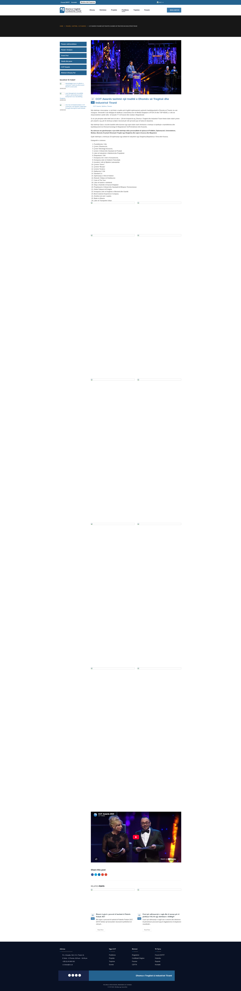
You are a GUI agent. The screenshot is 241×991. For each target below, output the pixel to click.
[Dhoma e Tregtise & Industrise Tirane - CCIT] (71, 10)
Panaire (147, 10)
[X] (173, 2)
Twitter (95, 874)
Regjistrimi (135, 955)
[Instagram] (179, 2)
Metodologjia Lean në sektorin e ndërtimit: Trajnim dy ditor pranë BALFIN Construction (74, 85)
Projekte (114, 10)
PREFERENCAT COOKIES (125, 984)
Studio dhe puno (66, 61)
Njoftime (104, 106)
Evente (111, 964)
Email (106, 874)
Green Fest (64, 55)
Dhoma (92, 10)
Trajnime (136, 10)
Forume (134, 961)
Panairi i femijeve (66, 50)
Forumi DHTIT (65, 2)
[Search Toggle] (166, 2)
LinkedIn (99, 874)
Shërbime (103, 10)
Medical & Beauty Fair (68, 73)
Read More (100, 930)
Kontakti (74, 2)
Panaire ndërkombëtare (69, 44)
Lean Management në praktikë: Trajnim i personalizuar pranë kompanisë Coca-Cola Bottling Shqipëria (71, 95)
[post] (62, 85)
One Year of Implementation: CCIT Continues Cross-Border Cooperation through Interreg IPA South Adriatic (75, 106)
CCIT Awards (97, 106)
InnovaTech (124, 987)
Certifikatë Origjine (138, 958)
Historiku (158, 958)
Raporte (157, 961)
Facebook (92, 874)
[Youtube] (176, 2)
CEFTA (134, 964)
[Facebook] (170, 2)
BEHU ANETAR (174, 10)
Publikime (125, 10)
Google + (102, 874)
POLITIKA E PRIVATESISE (110, 984)
